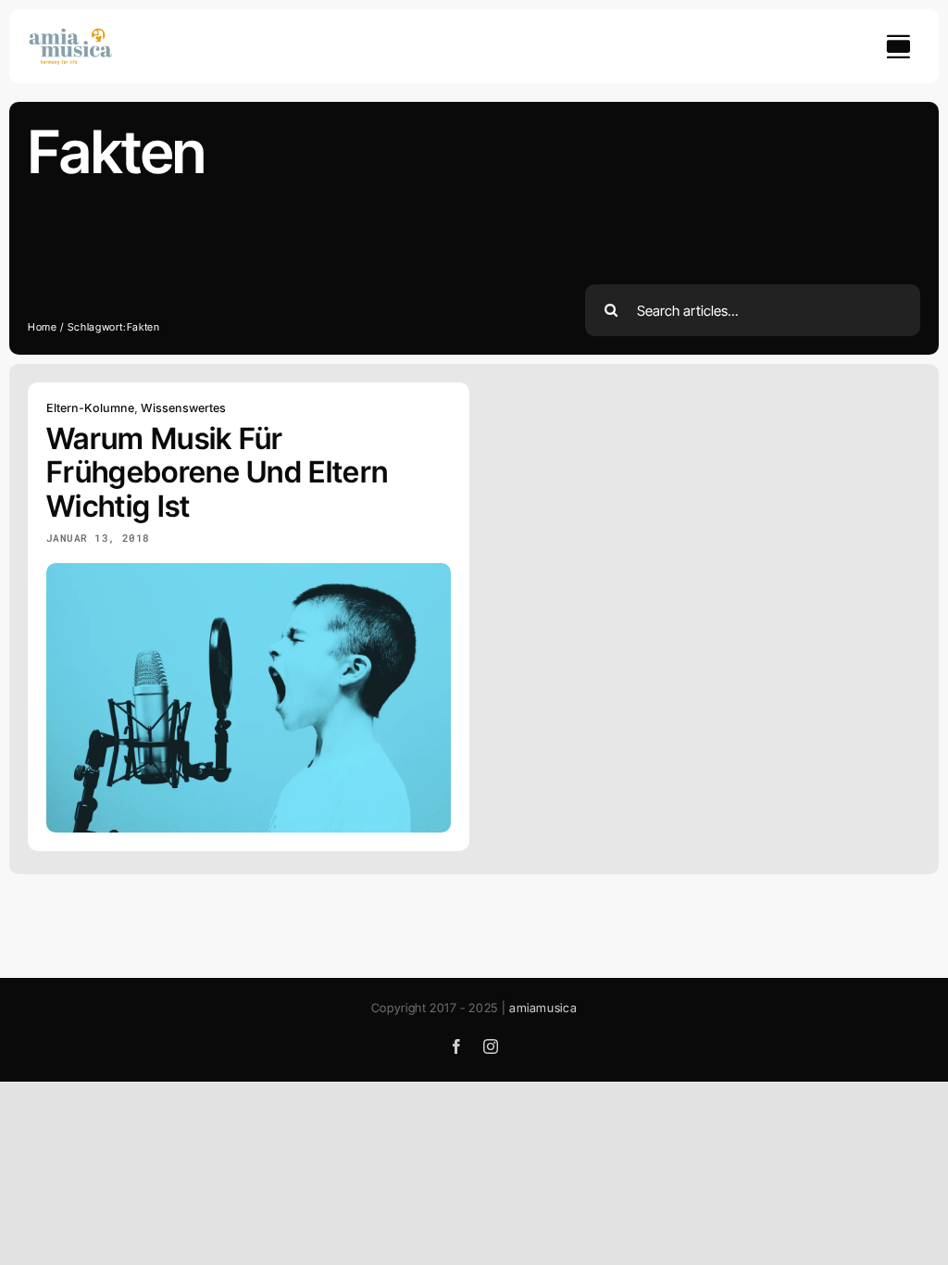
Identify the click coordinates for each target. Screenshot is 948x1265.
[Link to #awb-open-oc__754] (898, 46)
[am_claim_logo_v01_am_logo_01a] (70, 34)
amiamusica (543, 1007)
